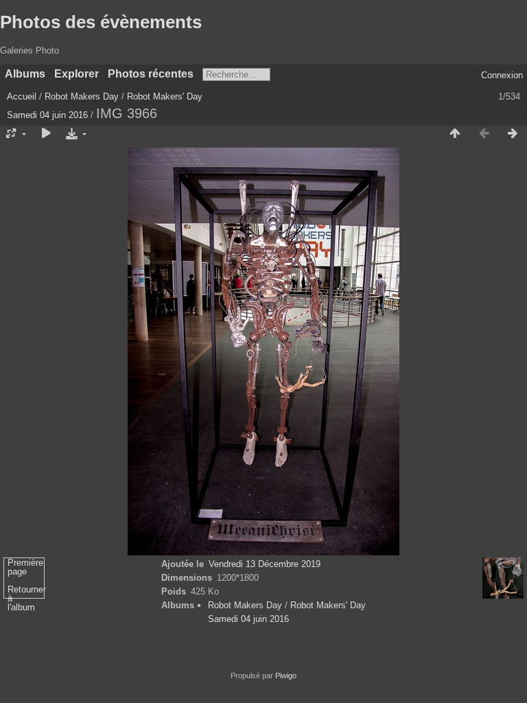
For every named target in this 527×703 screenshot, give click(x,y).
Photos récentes (151, 74)
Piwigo (285, 675)
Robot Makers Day (82, 96)
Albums (25, 74)
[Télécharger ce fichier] (74, 134)
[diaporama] (46, 134)
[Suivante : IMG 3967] (512, 134)
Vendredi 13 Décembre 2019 (264, 564)
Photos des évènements (101, 22)
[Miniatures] (455, 134)
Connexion (502, 75)
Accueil (21, 96)
